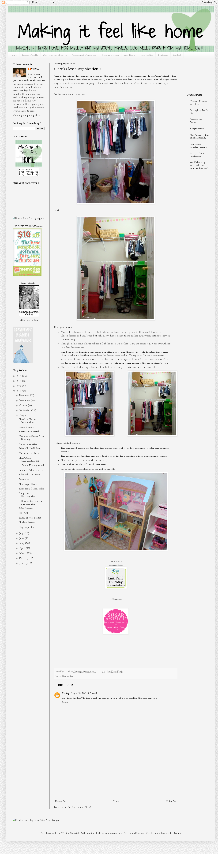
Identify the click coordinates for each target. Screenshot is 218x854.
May (22, 543)
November (25, 400)
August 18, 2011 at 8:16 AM (84, 693)
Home (14, 55)
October (23, 405)
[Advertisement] (116, 775)
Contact (177, 55)
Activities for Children (55, 55)
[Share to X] (115, 671)
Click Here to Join (29, 320)
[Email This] (109, 671)
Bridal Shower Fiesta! (30, 518)
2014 (19, 376)
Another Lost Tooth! (29, 432)
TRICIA (35, 69)
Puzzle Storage (26, 427)
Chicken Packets (26, 523)
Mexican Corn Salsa (29, 453)
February (24, 558)
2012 (19, 386)
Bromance (24, 479)
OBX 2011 (23, 513)
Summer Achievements (31, 470)
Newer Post (60, 801)
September (25, 410)
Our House (129, 55)
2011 (18, 391)
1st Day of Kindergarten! (31, 465)
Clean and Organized (84, 55)
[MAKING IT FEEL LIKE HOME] (28, 166)
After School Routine (29, 475)
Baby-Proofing (26, 508)
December (24, 395)
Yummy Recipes (110, 55)
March (23, 553)
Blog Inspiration (27, 527)
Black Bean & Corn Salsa (31, 489)
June (22, 538)
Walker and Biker (28, 444)
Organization (67, 676)
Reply (65, 702)
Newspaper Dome (28, 484)
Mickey (65, 693)
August (23, 415)
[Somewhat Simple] (116, 588)
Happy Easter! (197, 129)
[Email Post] (103, 672)
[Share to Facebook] (118, 671)
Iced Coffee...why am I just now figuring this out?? (199, 165)
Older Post (171, 801)
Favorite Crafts (30, 55)
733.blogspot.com (116, 599)
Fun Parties (147, 55)
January (24, 563)
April (22, 548)
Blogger (177, 833)
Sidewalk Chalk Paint (30, 449)
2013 (19, 381)
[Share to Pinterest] (121, 671)
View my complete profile (26, 115)
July (21, 533)
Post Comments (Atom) (79, 807)
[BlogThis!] (112, 671)
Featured (163, 55)
